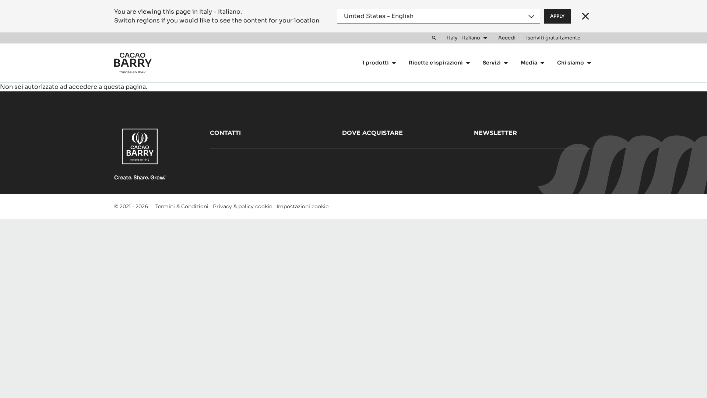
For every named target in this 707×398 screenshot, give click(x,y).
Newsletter (495, 132)
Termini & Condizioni (181, 206)
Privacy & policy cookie (242, 206)
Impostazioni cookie (302, 206)
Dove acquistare (372, 132)
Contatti (225, 132)
